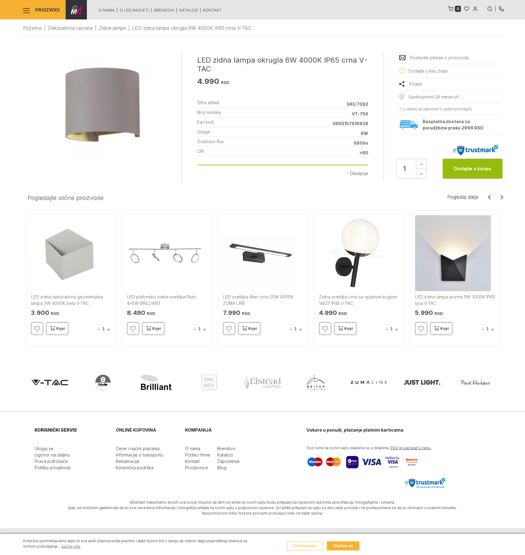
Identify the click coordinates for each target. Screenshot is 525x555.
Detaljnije (358, 173)
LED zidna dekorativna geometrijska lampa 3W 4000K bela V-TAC (67, 300)
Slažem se (343, 545)
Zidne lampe (112, 28)
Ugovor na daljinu (52, 454)
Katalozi (188, 10)
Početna (32, 28)
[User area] (475, 8)
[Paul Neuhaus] (475, 382)
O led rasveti (134, 10)
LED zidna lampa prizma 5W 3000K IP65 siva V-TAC (455, 300)
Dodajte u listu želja (428, 71)
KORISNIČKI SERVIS (56, 430)
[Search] (491, 8)
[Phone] (501, 8)
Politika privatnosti (52, 467)
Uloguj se (44, 448)
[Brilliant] (156, 382)
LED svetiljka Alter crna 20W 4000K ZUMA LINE (258, 300)
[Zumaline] (369, 382)
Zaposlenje (228, 461)
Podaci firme (197, 454)
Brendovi (164, 10)
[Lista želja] (466, 8)
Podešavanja (305, 545)
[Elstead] (262, 382)
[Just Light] (422, 382)
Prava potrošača (51, 461)
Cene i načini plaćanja (138, 448)
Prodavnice (196, 467)
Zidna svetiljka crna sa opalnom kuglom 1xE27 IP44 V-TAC (358, 300)
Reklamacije (127, 461)
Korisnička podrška (134, 467)
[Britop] (315, 382)
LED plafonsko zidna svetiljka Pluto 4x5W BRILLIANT (161, 300)
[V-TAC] (50, 382)
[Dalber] (209, 382)
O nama (106, 10)
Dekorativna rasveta (70, 28)
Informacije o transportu (139, 454)
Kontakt (212, 10)
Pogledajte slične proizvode (66, 198)
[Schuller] (103, 382)
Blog (221, 467)
